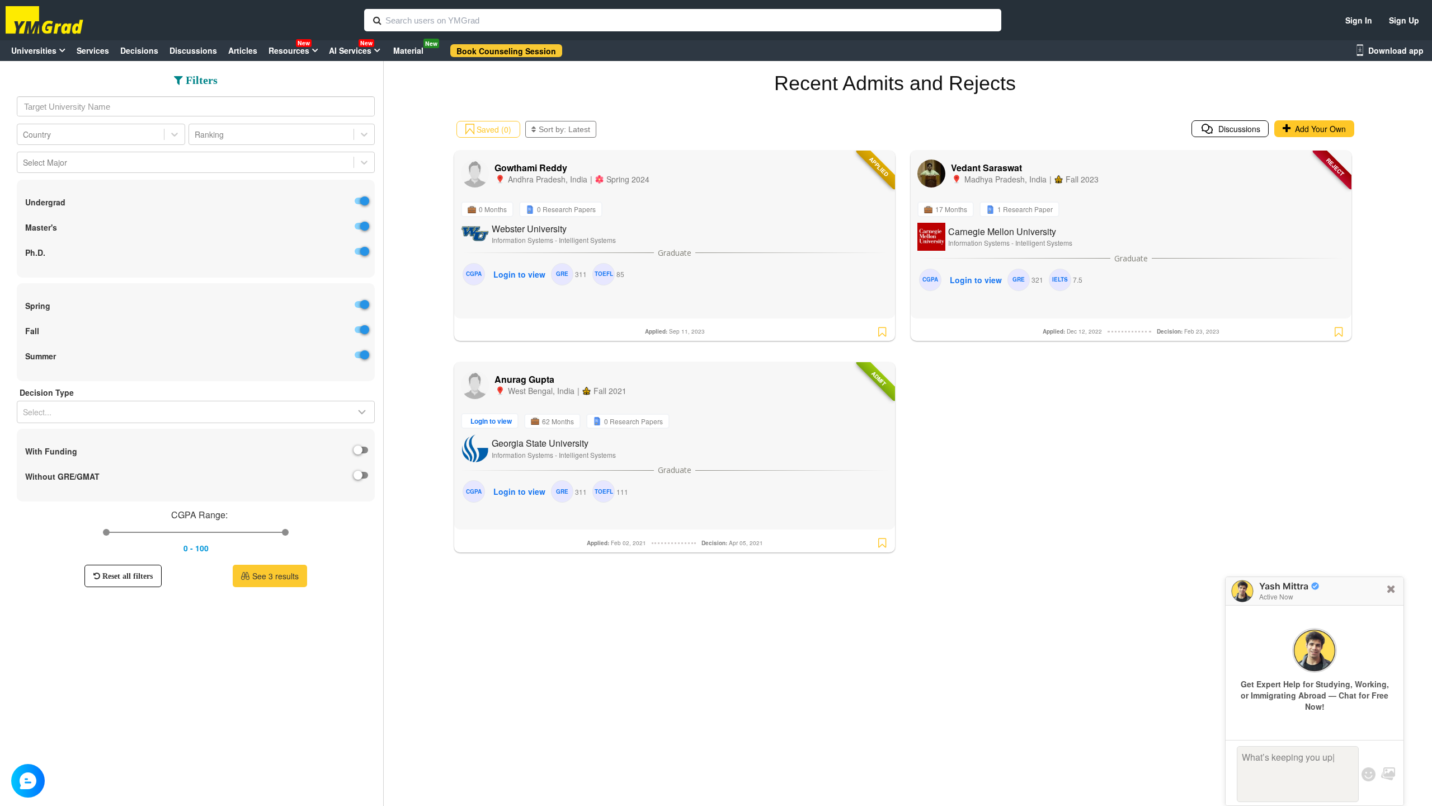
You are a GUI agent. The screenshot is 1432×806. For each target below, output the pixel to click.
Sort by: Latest (564, 129)
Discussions (1237, 128)
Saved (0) (492, 129)
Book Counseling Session (506, 51)
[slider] (106, 532)
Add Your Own (1318, 128)
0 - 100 (196, 548)
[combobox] (196, 106)
